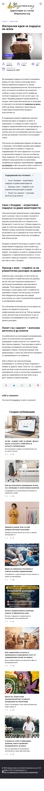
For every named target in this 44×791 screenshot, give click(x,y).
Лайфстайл (8, 55)
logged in (16, 400)
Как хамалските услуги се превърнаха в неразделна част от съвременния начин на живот (20, 654)
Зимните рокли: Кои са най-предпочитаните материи (17, 528)
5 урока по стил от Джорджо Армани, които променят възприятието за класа (18, 743)
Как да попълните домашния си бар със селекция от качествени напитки (22, 486)
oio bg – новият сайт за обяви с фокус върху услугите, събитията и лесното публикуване (22, 443)
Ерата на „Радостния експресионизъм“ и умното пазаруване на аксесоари (17, 699)
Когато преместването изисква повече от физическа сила (19, 612)
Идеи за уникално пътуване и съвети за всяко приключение (19, 570)
